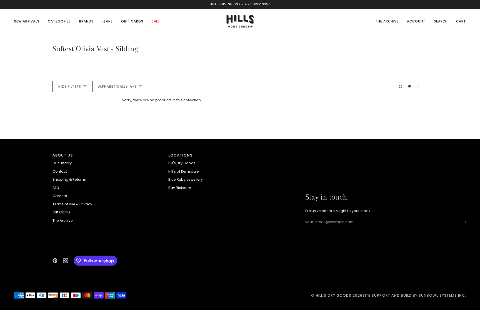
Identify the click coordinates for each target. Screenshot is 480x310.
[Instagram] (65, 260)
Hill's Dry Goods (182, 163)
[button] (59, 21)
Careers (59, 195)
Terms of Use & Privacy (72, 204)
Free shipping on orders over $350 (239, 4)
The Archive (62, 220)
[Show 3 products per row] (409, 86)
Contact (59, 171)
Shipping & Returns (69, 179)
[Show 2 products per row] (400, 86)
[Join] (458, 222)
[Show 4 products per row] (420, 86)
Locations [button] (180, 155)
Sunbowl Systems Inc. (442, 295)
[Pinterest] (55, 260)
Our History (62, 163)
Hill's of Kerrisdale (183, 171)
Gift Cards (61, 212)
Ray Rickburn (179, 187)
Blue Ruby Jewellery (185, 179)
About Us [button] (62, 155)
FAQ (55, 187)
